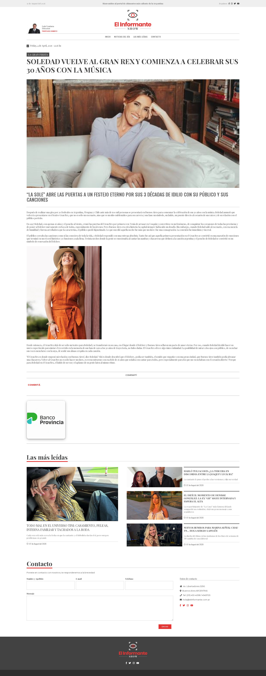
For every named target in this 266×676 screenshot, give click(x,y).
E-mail (79, 579)
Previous (29, 133)
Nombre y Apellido (35, 579)
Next (236, 133)
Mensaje (30, 593)
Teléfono (129, 579)
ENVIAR (165, 627)
